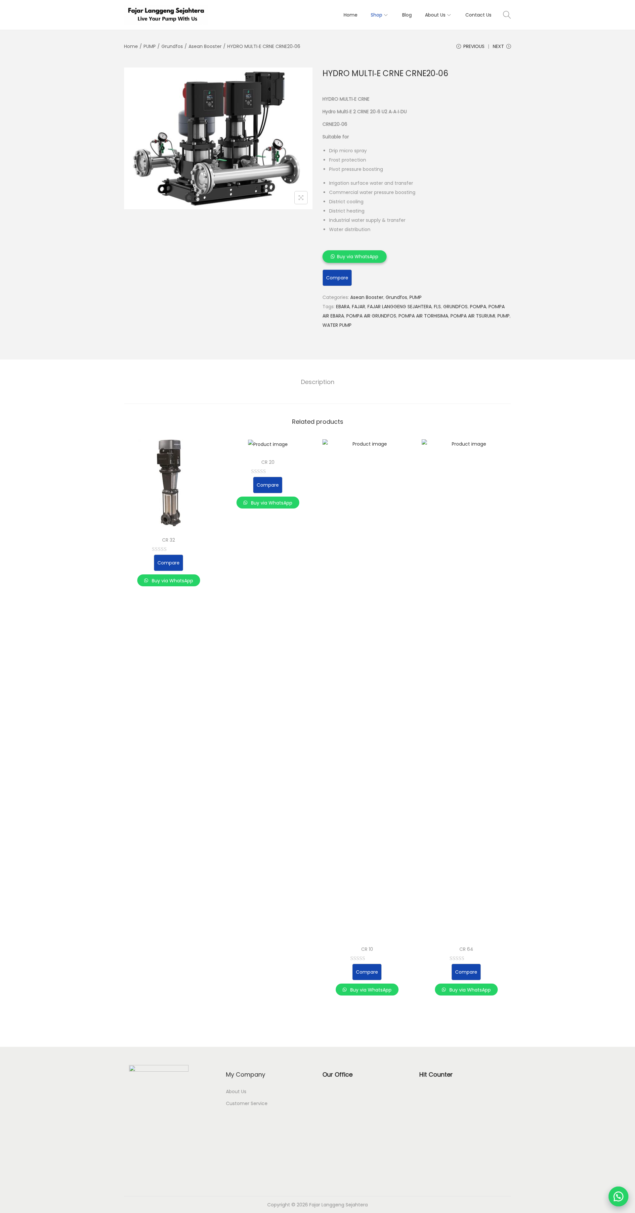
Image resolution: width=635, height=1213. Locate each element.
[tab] (317, 382)
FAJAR (358, 306)
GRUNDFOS (455, 306)
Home (131, 46)
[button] (618, 1196)
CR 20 (268, 462)
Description (317, 382)
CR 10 (367, 949)
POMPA (478, 306)
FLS (437, 306)
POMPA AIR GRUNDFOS (371, 316)
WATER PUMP (337, 325)
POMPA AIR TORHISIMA (423, 316)
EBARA (343, 306)
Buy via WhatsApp (357, 256)
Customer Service (247, 1103)
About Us (236, 1091)
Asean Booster (205, 46)
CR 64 (466, 949)
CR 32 (168, 540)
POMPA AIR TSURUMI (472, 316)
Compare (337, 277)
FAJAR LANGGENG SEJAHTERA (399, 306)
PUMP (150, 46)
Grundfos (172, 46)
